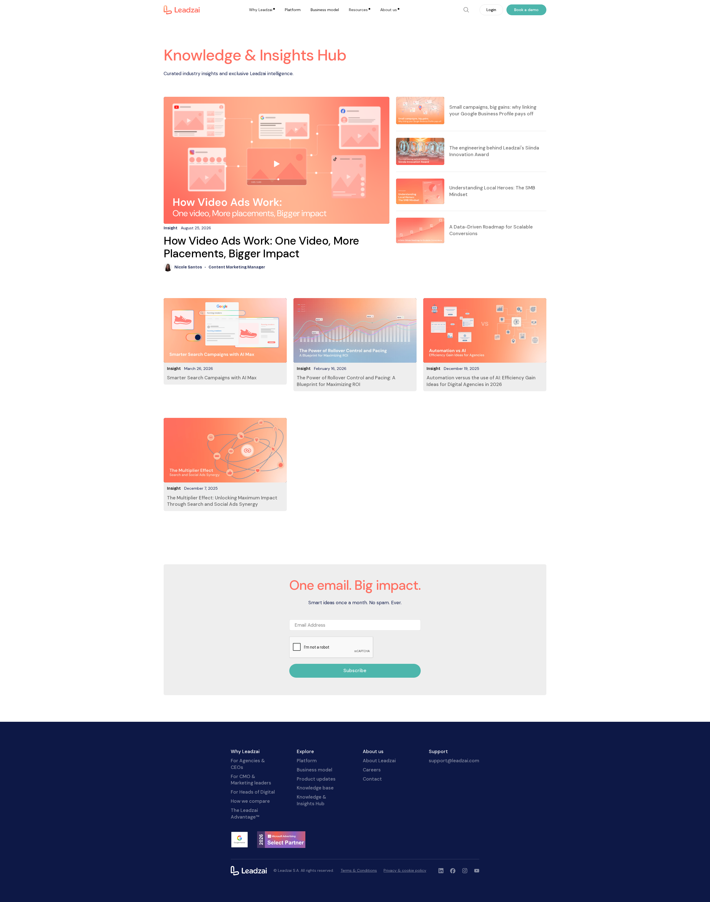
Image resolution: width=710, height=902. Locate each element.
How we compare (250, 801)
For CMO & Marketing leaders (251, 779)
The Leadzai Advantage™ (245, 813)
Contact (372, 779)
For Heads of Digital (253, 792)
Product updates (316, 779)
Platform (293, 9)
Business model (325, 9)
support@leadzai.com (454, 761)
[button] (262, 10)
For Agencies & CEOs (248, 764)
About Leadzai (379, 761)
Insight (174, 368)
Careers (372, 770)
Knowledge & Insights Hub (311, 800)
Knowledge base (315, 788)
